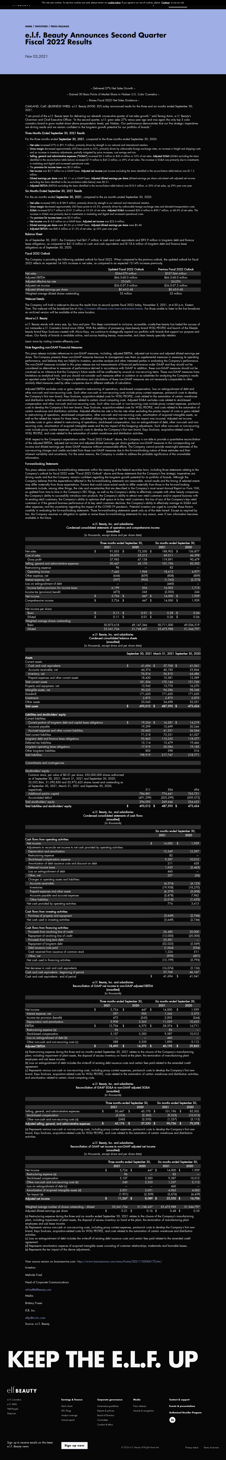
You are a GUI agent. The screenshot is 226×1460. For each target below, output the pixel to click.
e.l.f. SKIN (12, 1404)
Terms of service (211, 1447)
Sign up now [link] (74, 1445)
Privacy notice (191, 1447)
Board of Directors (105, 1415)
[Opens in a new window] (172, 1419)
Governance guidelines (108, 1406)
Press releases (60, 26)
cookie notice (114, 3)
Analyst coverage (69, 1415)
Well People (12, 1409)
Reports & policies (105, 1411)
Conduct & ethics (105, 1425)
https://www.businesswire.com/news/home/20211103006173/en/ (119, 1261)
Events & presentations (182, 1406)
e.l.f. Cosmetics (14, 1400)
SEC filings (66, 1411)
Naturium (11, 1413)
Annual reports (68, 1420)
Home (28, 26)
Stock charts (67, 1406)
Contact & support (179, 1400)
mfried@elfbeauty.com (38, 1289)
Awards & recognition (143, 1411)
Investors (41, 26)
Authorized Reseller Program (185, 1413)
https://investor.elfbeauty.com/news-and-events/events (110, 308)
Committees (102, 1420)
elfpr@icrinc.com (35, 1318)
